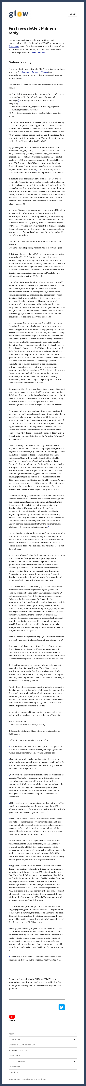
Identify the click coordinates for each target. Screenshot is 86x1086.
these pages (14, 46)
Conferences (14, 1039)
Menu (73, 14)
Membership (14, 1056)
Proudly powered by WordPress (34, 1079)
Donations (13, 1072)
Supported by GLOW (18, 1050)
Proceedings (14, 1067)
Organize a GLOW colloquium (22, 1045)
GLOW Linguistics (15, 1079)
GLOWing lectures (17, 1061)
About (11, 1034)
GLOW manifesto (38, 52)
